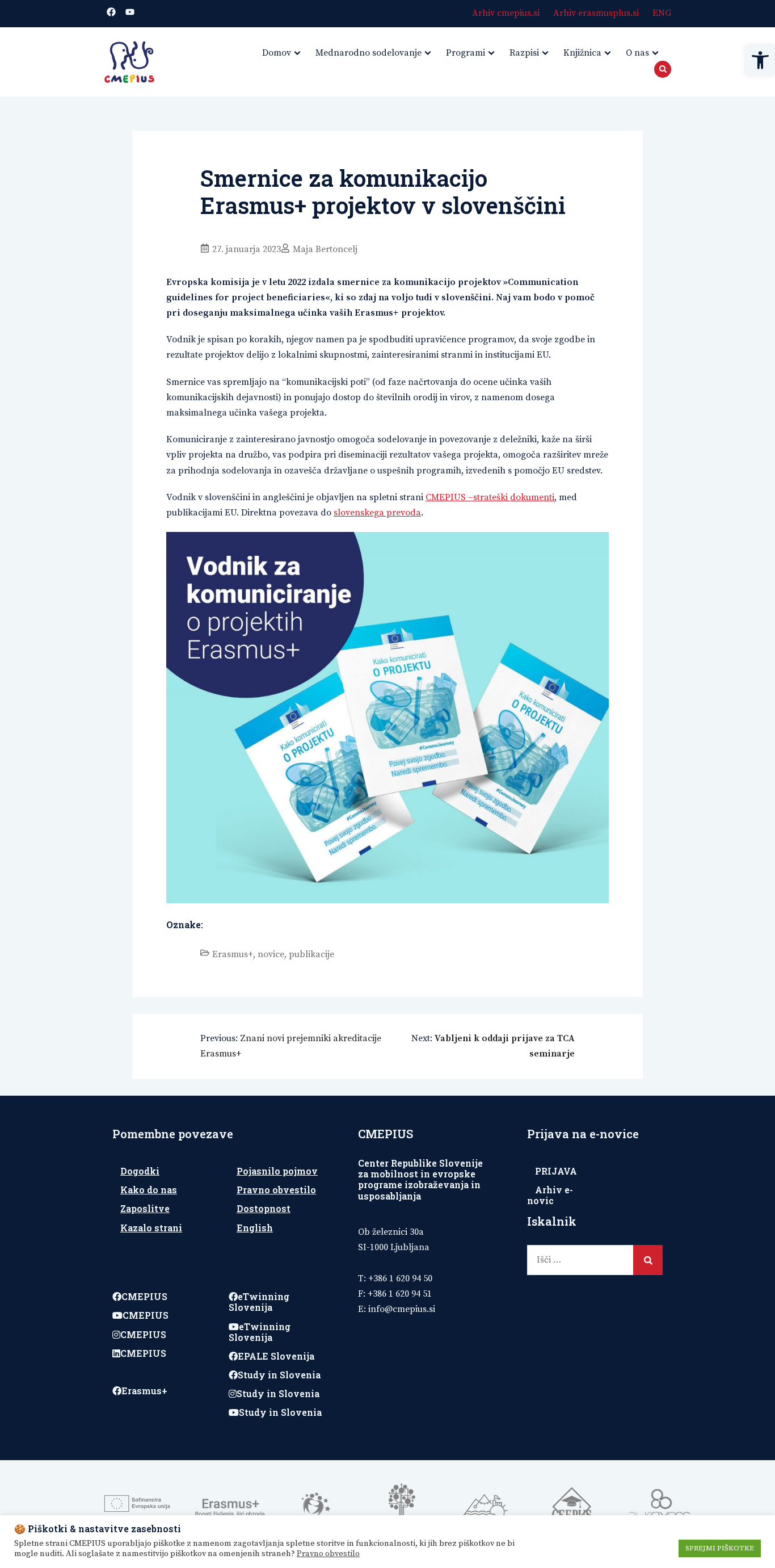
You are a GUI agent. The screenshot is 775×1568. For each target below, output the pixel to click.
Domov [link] (276, 52)
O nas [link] (637, 52)
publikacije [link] (311, 954)
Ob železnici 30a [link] (391, 1232)
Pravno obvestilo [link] (276, 1190)
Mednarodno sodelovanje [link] (368, 52)
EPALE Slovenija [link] (276, 1356)
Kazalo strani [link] (151, 1228)
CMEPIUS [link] (144, 1296)
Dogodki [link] (139, 1171)
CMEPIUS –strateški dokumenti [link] (490, 497)
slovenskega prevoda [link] (377, 512)
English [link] (255, 1228)
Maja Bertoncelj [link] (325, 249)
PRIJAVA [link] (556, 1171)
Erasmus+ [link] (232, 954)
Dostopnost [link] (263, 1208)
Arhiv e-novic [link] (550, 1195)
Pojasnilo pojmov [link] (277, 1171)
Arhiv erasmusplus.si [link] (596, 13)
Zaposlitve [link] (145, 1208)
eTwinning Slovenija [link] (259, 1301)
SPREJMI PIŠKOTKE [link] (719, 1548)
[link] (760, 60)
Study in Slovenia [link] (279, 1375)
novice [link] (271, 954)
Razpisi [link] (524, 52)
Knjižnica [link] (582, 52)
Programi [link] (465, 52)
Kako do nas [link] (148, 1190)
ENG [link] (661, 13)
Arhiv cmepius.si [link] (506, 13)
